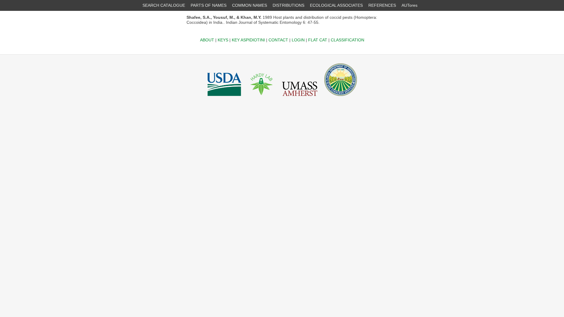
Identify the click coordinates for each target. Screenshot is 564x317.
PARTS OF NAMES (208, 5)
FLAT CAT (317, 40)
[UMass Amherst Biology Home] (299, 97)
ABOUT (207, 40)
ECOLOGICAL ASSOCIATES (336, 5)
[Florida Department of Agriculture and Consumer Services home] (340, 97)
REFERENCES (382, 5)
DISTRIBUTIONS (288, 5)
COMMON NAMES (249, 5)
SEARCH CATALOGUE (163, 5)
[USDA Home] (224, 97)
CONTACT (278, 40)
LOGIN (298, 40)
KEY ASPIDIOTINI (248, 40)
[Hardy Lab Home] (262, 97)
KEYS (223, 40)
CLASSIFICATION (347, 40)
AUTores (409, 5)
